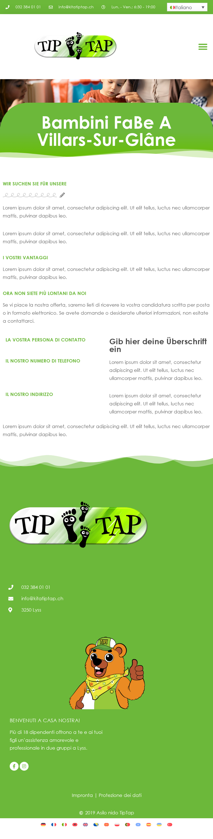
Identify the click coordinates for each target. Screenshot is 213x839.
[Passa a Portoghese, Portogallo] (127, 824)
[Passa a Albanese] (75, 824)
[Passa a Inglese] (85, 824)
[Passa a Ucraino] (159, 824)
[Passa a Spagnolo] (148, 824)
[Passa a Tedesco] (43, 824)
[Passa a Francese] (54, 824)
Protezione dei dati (120, 795)
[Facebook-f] (14, 766)
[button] (203, 46)
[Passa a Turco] (169, 824)
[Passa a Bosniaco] (96, 824)
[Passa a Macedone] (106, 824)
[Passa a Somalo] (138, 824)
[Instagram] (24, 766)
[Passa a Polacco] (117, 824)
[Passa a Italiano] (64, 824)
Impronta (82, 795)
